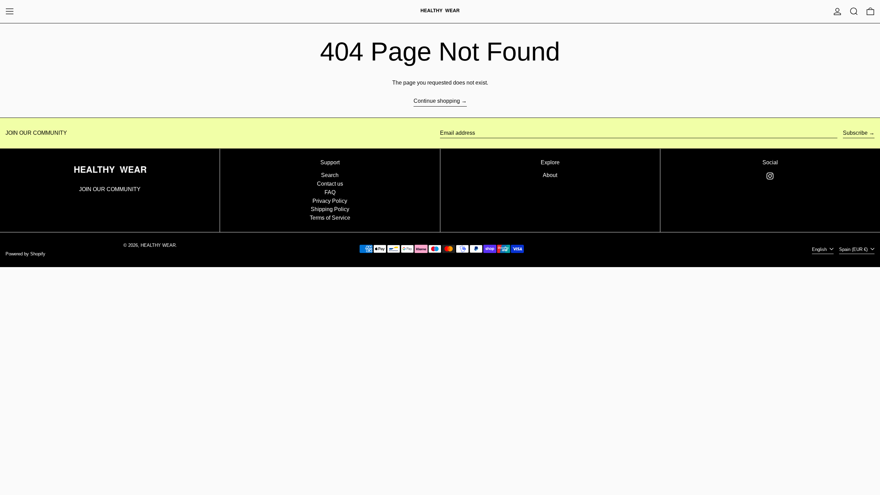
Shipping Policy (330, 209)
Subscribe (855, 133)
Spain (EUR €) (854, 249)
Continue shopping (437, 101)
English (820, 249)
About (550, 175)
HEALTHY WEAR (158, 245)
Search (330, 175)
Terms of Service (330, 218)
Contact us (330, 184)
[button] (854, 11)
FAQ (330, 192)
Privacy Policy (329, 201)
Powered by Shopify (25, 253)
